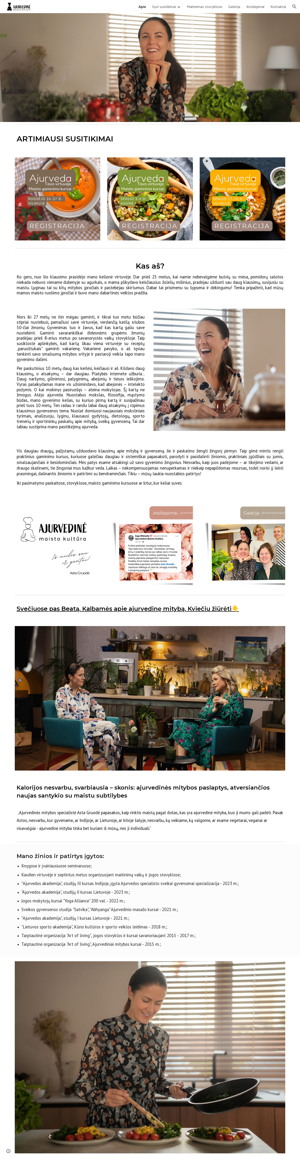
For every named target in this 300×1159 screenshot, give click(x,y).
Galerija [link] (234, 6)
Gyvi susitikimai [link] (164, 6)
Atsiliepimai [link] (255, 6)
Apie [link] (142, 6)
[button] (294, 6)
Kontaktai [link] (278, 6)
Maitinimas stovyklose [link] (204, 6)
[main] (150, 139)
